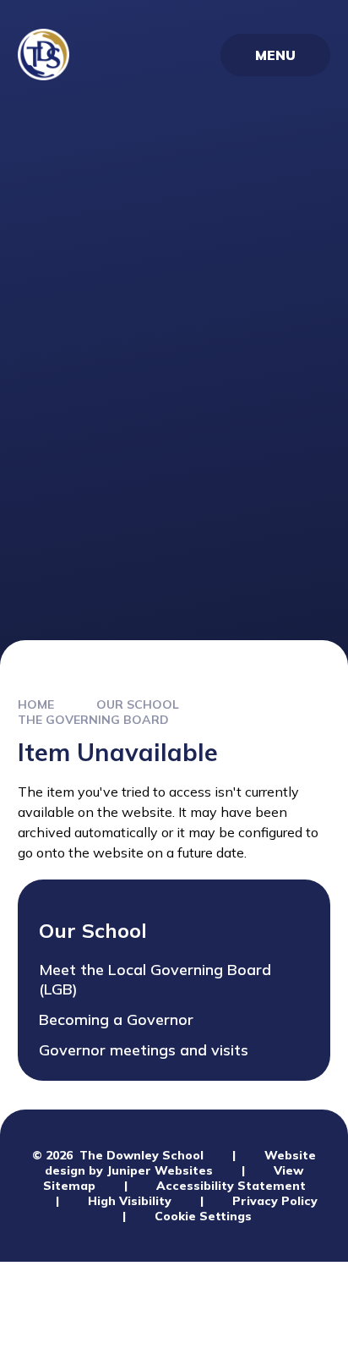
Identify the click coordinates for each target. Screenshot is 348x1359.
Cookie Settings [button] (203, 1216)
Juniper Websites (159, 1170)
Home (36, 704)
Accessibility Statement (231, 1185)
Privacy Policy (275, 1200)
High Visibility (129, 1200)
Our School (137, 704)
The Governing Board (93, 719)
